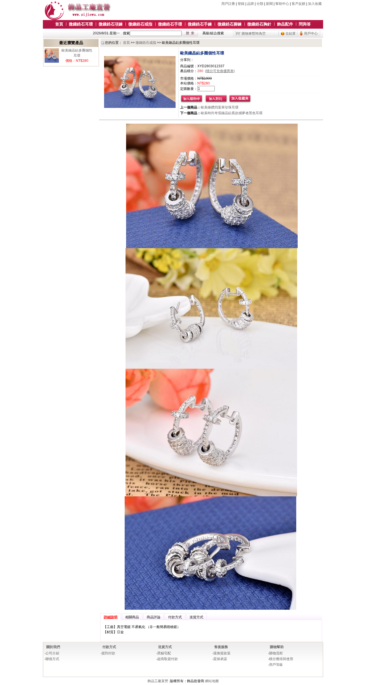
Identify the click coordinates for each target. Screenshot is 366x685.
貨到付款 (108, 653)
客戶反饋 (298, 4)
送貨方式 (165, 647)
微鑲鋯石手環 (170, 24)
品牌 (250, 4)
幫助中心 (282, 4)
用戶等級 (276, 665)
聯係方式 (52, 659)
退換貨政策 (221, 653)
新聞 (269, 4)
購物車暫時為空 (254, 33)
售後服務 (221, 647)
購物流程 (276, 653)
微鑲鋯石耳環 (81, 24)
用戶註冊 (228, 4)
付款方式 (109, 647)
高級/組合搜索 (213, 33)
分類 (259, 4)
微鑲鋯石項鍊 (111, 24)
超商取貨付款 (167, 659)
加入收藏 (315, 4)
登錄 (241, 4)
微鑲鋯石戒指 (140, 24)
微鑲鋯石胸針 (259, 24)
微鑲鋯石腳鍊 (230, 24)
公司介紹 (52, 653)
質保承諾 (220, 659)
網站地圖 (212, 681)
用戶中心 (311, 33)
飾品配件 (285, 24)
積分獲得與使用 (281, 659)
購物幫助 (277, 647)
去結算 (290, 33)
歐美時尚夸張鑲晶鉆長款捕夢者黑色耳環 (231, 113)
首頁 (59, 24)
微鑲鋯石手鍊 (200, 24)
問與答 (305, 24)
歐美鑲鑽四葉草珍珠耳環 (219, 107)
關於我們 (53, 647)
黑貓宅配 (164, 653)
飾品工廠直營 (158, 681)
